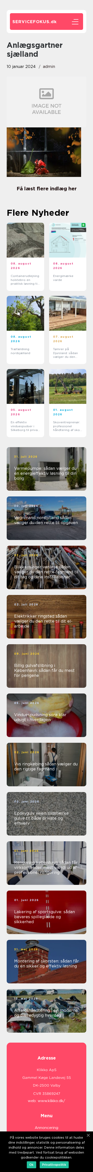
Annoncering (46, 1127)
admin (49, 66)
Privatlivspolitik (54, 1165)
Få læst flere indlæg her (47, 189)
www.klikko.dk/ (51, 1101)
